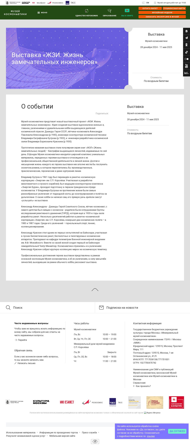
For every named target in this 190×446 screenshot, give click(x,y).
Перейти (22, 340)
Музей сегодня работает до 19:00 (171, 3)
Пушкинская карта (174, 8)
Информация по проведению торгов (59, 432)
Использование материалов (20, 432)
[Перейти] (186, 31)
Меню (44, 13)
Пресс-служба (89, 432)
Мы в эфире (127, 16)
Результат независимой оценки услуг (25, 436)
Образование (109, 16)
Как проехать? (143, 386)
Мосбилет (41, 3)
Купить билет (150, 8)
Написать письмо (26, 363)
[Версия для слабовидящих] (95, 444)
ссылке (151, 436)
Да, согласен (177, 431)
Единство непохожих (87, 16)
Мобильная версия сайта (62, 436)
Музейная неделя (162, 13)
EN (147, 3)
